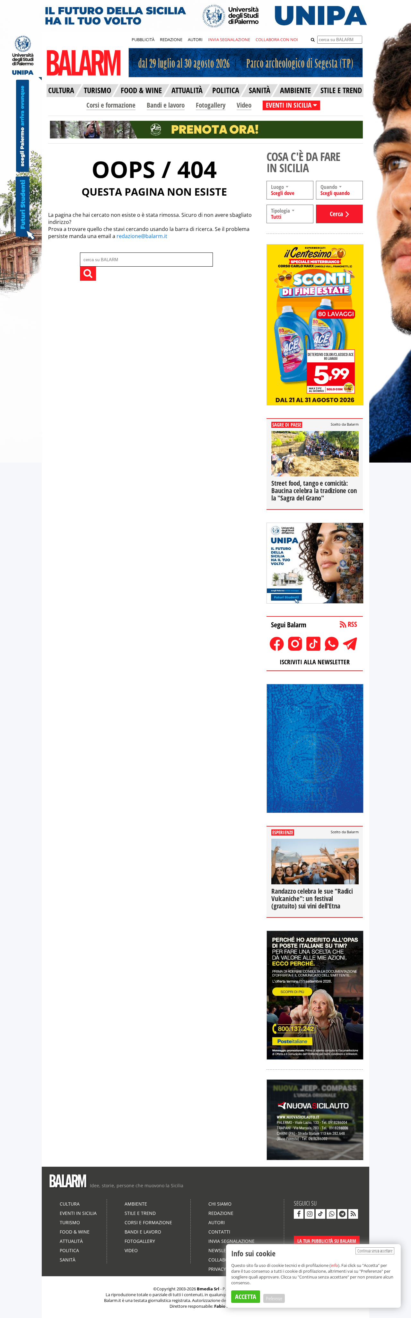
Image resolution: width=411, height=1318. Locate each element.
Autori (216, 1222)
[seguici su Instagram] (309, 1214)
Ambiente (136, 1204)
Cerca (336, 213)
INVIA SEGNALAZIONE (229, 39)
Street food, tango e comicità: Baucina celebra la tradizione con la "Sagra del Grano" (314, 490)
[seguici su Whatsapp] (331, 1214)
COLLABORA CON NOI (277, 39)
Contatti (219, 1232)
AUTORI (195, 39)
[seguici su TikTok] (320, 1214)
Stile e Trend (140, 1213)
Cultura (70, 1204)
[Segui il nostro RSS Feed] (353, 1214)
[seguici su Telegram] (342, 1214)
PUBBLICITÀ (143, 39)
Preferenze (274, 1298)
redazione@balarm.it (142, 236)
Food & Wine (75, 1232)
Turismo (70, 1222)
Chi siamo (220, 1204)
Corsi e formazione (111, 105)
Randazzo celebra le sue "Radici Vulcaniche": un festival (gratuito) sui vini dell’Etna (312, 898)
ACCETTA (245, 1296)
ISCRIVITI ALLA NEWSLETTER (315, 662)
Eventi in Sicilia (78, 1213)
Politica (69, 1250)
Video (244, 105)
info (334, 1265)
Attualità (71, 1241)
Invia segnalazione (231, 1241)
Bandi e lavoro (166, 105)
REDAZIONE (171, 39)
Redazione (220, 1213)
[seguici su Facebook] (298, 1214)
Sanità (67, 1260)
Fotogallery (210, 105)
